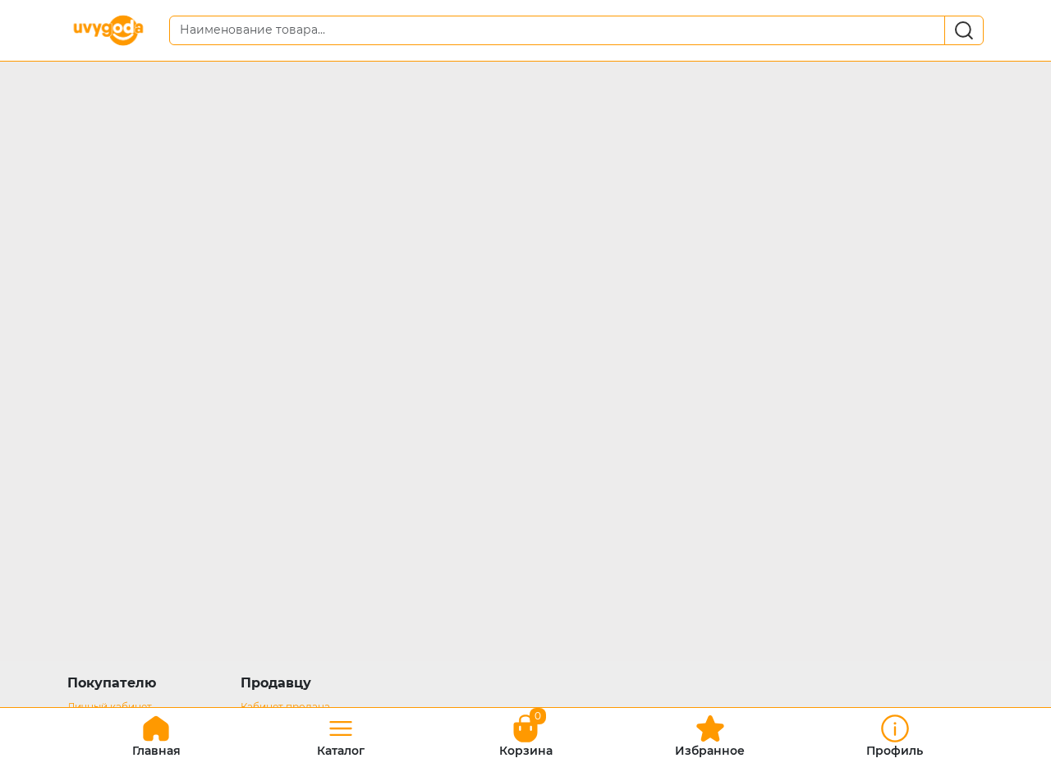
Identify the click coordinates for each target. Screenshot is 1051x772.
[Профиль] (895, 734)
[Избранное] (710, 734)
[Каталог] (340, 734)
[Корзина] (525, 734)
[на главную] (156, 734)
